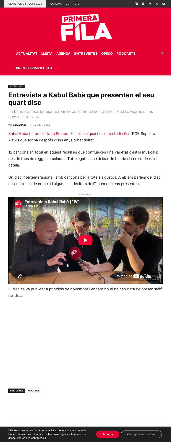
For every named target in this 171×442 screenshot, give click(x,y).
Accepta (107, 434)
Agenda (63, 53)
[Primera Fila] (85, 27)
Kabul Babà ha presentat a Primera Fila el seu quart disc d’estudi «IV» (69, 133)
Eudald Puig (19, 124)
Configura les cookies (141, 434)
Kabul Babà (34, 390)
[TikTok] (150, 4)
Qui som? (56, 3)
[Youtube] (164, 4)
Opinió (107, 53)
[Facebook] (41, 408)
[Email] (51, 408)
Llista (47, 53)
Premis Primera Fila (34, 68)
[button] (162, 54)
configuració (38, 437)
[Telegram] (22, 408)
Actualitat (27, 53)
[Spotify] (143, 4)
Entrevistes (85, 53)
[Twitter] (157, 4)
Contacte (72, 3)
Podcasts (126, 53)
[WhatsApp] (12, 408)
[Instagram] (136, 4)
